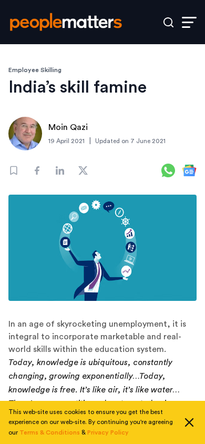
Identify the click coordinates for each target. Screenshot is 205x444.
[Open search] (168, 22)
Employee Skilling (35, 70)
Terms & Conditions (49, 432)
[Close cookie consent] (189, 422)
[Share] (37, 170)
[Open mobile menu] (189, 22)
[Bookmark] (13, 170)
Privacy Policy (108, 432)
